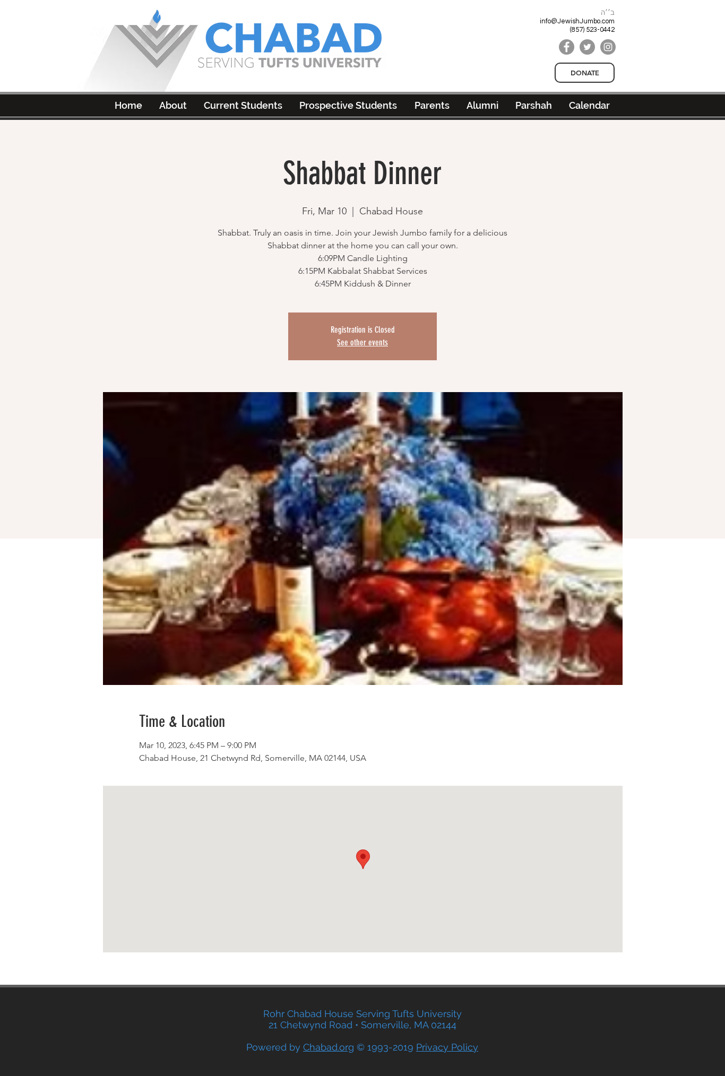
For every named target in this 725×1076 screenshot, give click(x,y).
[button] (482, 105)
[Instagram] (608, 47)
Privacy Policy (447, 1047)
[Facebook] (566, 47)
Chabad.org (328, 1047)
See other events (362, 342)
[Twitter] (587, 47)
